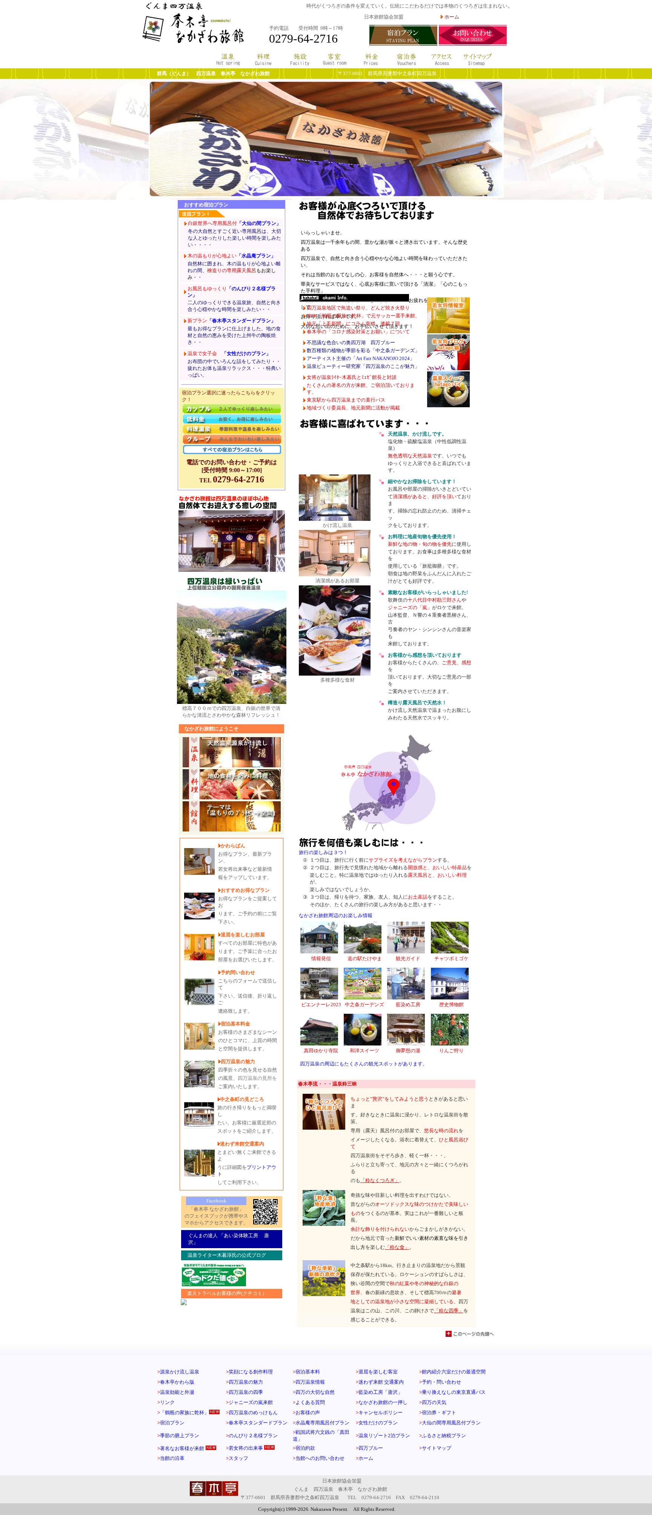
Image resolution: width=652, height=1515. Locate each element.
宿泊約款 (305, 1448)
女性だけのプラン (378, 1423)
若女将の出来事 (246, 1448)
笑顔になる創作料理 (251, 1372)
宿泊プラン (172, 1423)
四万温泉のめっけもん (253, 1412)
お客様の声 (306, 1412)
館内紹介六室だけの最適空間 (454, 1372)
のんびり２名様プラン (252, 1435)
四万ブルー (370, 1448)
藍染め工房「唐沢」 (380, 1392)
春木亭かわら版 (177, 1382)
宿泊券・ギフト (439, 1412)
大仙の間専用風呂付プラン (451, 1423)
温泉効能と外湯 (177, 1392)
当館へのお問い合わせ (319, 1458)
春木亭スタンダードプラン (258, 1423)
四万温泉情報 (310, 1382)
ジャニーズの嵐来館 (251, 1402)
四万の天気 (434, 1402)
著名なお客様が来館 (182, 1448)
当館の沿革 (172, 1458)
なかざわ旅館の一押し (383, 1402)
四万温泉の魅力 (246, 1382)
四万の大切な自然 (315, 1392)
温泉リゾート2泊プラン (384, 1435)
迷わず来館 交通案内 (381, 1382)
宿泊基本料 (307, 1372)
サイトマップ (436, 1448)
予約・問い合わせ (441, 1382)
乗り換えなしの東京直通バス (454, 1392)
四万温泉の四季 (246, 1392)
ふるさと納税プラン (444, 1435)
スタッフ (238, 1458)
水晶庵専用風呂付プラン (322, 1423)
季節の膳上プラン (179, 1435)
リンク (167, 1402)
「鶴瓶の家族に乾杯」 (184, 1412)
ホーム (365, 1458)
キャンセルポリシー (380, 1412)
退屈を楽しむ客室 (378, 1372)
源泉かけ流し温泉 (179, 1372)
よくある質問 (310, 1402)
